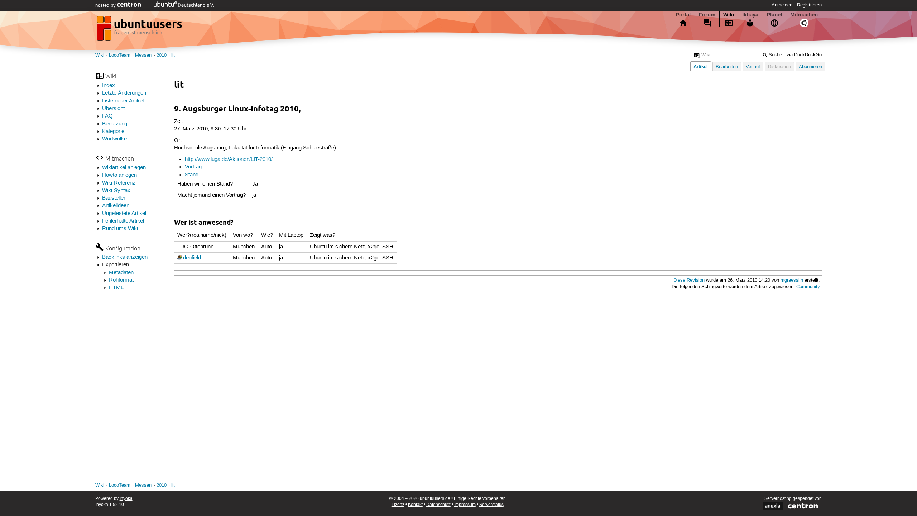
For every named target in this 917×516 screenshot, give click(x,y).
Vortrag (193, 167)
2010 (162, 55)
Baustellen (114, 198)
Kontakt (415, 504)
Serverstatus (491, 504)
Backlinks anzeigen (125, 257)
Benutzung (114, 124)
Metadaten (121, 272)
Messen (143, 55)
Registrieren (809, 5)
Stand (191, 175)
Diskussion (779, 67)
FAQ (107, 116)
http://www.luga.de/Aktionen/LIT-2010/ (229, 159)
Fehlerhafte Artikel (123, 221)
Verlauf (753, 67)
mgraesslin (792, 280)
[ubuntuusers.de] (140, 30)
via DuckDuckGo (804, 55)
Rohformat (121, 280)
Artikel (700, 66)
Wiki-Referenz (118, 183)
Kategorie (113, 131)
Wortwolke (114, 139)
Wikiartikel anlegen (124, 167)
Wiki (728, 14)
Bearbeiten (727, 67)
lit (173, 55)
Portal (683, 14)
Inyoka (126, 498)
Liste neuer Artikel (123, 101)
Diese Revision (689, 280)
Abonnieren (810, 67)
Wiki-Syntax (116, 190)
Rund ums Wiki (120, 228)
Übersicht (113, 108)
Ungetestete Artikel (124, 213)
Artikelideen (115, 205)
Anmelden (782, 5)
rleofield (192, 258)
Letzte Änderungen (124, 93)
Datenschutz (438, 504)
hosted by (106, 5)
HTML (116, 288)
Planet (774, 14)
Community (808, 287)
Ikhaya (750, 14)
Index (108, 85)
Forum (707, 14)
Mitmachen (804, 14)
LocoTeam (119, 55)
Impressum (465, 504)
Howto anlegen (119, 175)
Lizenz (398, 504)
